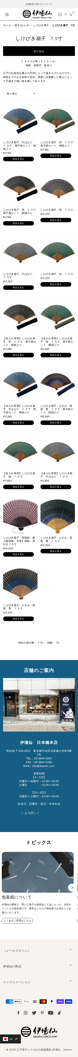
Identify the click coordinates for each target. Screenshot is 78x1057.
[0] (71, 14)
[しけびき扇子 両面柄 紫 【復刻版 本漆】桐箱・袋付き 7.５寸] (20, 516)
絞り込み (39, 51)
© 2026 (39, 1049)
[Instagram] (25, 1013)
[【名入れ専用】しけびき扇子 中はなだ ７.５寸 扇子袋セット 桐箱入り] (20, 384)
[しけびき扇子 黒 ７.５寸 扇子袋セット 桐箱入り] (20, 188)
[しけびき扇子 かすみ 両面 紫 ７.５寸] (57, 516)
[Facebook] (18, 1013)
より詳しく (32, 812)
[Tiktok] (59, 1013)
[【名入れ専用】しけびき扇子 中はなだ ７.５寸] (57, 452)
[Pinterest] (42, 1013)
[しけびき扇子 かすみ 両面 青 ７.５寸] (20, 584)
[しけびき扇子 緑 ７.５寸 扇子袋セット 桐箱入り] (57, 121)
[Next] (72, 888)
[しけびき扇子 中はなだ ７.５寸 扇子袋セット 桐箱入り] (20, 121)
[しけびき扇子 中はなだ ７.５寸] (20, 253)
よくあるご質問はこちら (17, 920)
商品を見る (18, 158)
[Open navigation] (12, 14)
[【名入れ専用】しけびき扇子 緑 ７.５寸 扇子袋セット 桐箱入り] (57, 317)
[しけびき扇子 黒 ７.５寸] (57, 188)
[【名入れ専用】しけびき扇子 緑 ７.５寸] (20, 452)
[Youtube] (50, 1013)
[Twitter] (34, 1013)
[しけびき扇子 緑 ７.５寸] (57, 253)
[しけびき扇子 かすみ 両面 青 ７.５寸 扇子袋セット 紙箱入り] (57, 384)
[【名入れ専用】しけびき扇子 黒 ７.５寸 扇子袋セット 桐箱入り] (20, 317)
